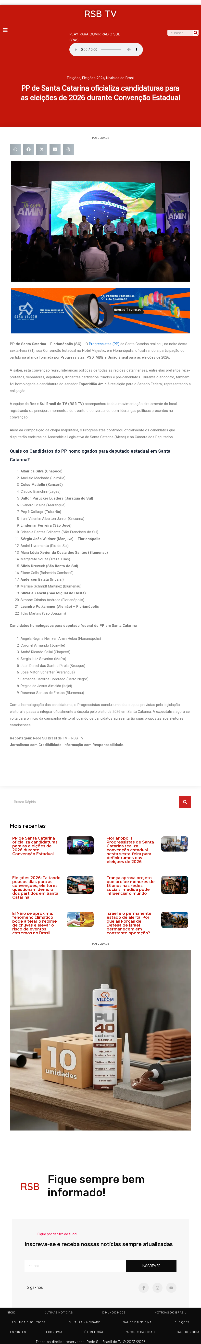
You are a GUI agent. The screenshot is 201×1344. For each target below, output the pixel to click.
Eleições (73, 78)
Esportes (18, 1332)
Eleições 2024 (93, 78)
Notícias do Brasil (120, 78)
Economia (54, 1332)
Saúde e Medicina (137, 1322)
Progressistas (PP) (104, 344)
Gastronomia (188, 1332)
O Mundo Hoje (114, 1312)
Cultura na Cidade (84, 1322)
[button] (15, 149)
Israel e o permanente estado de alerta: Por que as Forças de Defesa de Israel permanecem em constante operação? (129, 923)
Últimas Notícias (59, 1312)
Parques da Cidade (141, 1332)
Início (10, 1312)
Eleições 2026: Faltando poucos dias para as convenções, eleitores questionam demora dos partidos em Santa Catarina (36, 887)
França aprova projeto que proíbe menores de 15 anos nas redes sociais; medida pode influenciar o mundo (131, 885)
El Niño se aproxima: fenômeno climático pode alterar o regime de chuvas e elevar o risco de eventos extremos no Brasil (34, 923)
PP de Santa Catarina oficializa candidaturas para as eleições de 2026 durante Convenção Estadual (35, 846)
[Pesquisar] (196, 33)
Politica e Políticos (29, 1322)
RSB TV (100, 14)
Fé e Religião (94, 1332)
